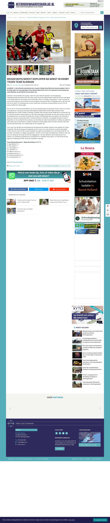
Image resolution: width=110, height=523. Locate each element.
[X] (60, 433)
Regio (37, 12)
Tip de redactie (60, 189)
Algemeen (16, 12)
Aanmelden (59, 448)
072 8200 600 (22, 440)
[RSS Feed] (66, 433)
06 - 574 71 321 (45, 180)
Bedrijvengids (24, 12)
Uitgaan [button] (55, 12)
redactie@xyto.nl (22, 442)
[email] (108, 215)
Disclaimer (88, 459)
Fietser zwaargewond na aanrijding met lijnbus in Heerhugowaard (90, 376)
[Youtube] (63, 433)
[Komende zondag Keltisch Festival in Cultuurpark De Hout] (77, 370)
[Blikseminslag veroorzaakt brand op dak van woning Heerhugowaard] (77, 333)
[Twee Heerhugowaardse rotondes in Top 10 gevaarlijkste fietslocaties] (77, 362)
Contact (72, 12)
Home (10, 17)
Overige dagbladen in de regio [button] (88, 445)
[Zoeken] (102, 12)
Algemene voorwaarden (78, 459)
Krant (67, 12)
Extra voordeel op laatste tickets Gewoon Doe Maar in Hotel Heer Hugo (92, 354)
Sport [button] (49, 12)
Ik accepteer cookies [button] (100, 520)
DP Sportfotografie (17, 162)
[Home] (8, 12)
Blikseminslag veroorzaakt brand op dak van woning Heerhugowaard (92, 333)
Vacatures (62, 12)
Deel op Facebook (19, 189)
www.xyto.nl (21, 444)
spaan (18, 166)
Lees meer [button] (71, 520)
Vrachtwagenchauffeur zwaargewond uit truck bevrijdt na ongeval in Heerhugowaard (92, 340)
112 (11, 12)
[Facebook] (56, 433)
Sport (15, 17)
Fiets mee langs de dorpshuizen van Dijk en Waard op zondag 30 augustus (92, 347)
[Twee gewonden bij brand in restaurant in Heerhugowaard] (77, 384)
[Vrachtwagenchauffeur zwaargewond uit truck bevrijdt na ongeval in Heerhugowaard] (77, 341)
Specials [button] (43, 12)
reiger (10, 166)
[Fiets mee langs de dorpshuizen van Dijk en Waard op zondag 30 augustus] (77, 348)
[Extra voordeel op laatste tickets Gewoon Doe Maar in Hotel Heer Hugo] (77, 355)
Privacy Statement (96, 459)
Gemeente (32, 12)
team (14, 166)
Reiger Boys (22, 17)
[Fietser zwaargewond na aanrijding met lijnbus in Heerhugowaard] (77, 377)
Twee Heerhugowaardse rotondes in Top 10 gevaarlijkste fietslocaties (92, 362)
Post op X (39, 189)
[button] (7, 70)
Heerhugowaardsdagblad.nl (35, 4)
